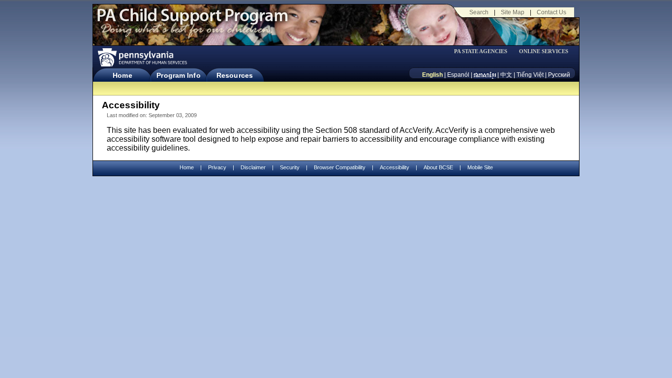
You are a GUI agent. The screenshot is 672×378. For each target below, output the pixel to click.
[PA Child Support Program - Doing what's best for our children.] (192, 21)
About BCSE (438, 167)
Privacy (217, 167)
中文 (506, 74)
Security (290, 167)
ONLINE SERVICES (543, 51)
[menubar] (484, 51)
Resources (234, 75)
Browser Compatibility (340, 167)
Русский (559, 74)
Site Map (512, 12)
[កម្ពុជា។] (485, 74)
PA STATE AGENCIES (480, 51)
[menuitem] (484, 51)
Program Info (178, 75)
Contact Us (551, 12)
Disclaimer (253, 167)
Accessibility (394, 167)
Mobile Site (480, 167)
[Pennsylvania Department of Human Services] (141, 57)
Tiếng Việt (530, 74)
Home (122, 75)
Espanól (458, 74)
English (432, 74)
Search (479, 12)
